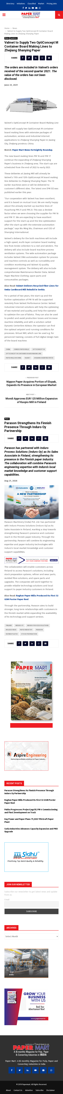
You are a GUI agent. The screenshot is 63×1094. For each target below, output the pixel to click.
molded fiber (11, 630)
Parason (39, 630)
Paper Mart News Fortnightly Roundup (32, 150)
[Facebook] (11, 1070)
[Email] (43, 1070)
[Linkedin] (27, 1070)
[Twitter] (19, 1070)
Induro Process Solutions (37, 625)
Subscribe (40, 1090)
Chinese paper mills (21, 349)
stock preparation (29, 634)
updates (14, 38)
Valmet (27, 358)
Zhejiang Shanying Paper (43, 358)
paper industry (26, 630)
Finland (9, 625)
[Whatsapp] (51, 1070)
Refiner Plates (12, 634)
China (8, 349)
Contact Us (18, 1090)
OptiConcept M (39, 349)
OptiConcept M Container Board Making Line (23, 354)
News (7, 38)
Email (7, 899)
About (8, 1090)
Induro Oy (19, 625)
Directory (10, 3)
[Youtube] (35, 1070)
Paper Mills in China (13, 358)
